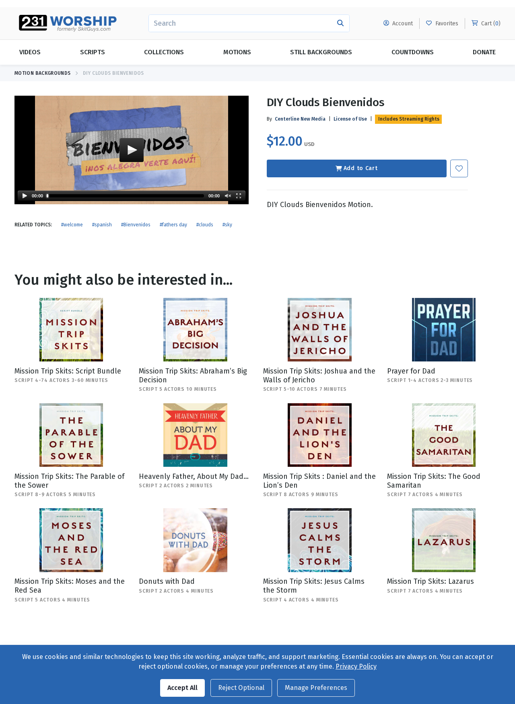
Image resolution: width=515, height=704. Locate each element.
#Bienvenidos (135, 225)
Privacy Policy (356, 666)
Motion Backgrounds (42, 73)
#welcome (72, 225)
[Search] (340, 23)
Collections (164, 52)
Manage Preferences (316, 688)
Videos (30, 52)
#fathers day (173, 225)
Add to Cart (361, 168)
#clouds (204, 225)
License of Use (350, 119)
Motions (237, 52)
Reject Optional (241, 688)
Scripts (92, 52)
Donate (484, 52)
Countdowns (412, 52)
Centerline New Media (300, 119)
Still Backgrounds (321, 52)
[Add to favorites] (459, 168)
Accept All (182, 688)
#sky (227, 225)
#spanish (102, 225)
